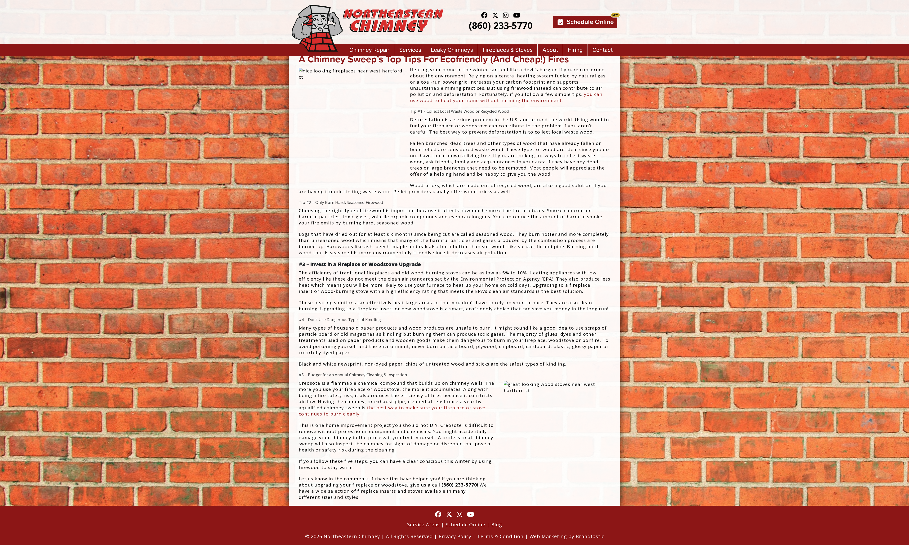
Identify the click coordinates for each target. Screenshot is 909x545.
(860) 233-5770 (501, 25)
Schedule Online (590, 22)
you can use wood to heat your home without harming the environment (506, 97)
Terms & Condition (500, 536)
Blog (496, 524)
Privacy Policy (455, 536)
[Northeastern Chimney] (367, 8)
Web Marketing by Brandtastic (567, 536)
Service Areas (423, 524)
